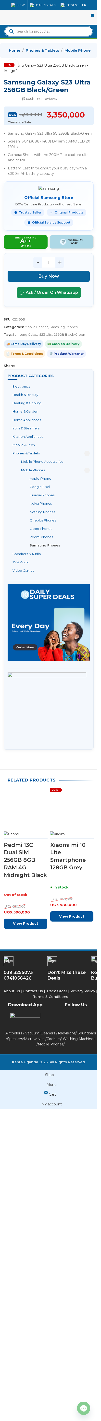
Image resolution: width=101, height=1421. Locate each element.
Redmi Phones (41, 537)
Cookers (54, 1354)
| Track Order (55, 1307)
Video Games (23, 570)
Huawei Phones (42, 495)
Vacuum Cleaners (40, 1349)
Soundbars (87, 1349)
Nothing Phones (42, 512)
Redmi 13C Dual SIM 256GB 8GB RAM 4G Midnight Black (25, 1183)
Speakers (15, 1354)
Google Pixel (40, 487)
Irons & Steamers (26, 428)
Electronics (21, 386)
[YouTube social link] (88, 1333)
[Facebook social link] (18, 366)
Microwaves (34, 1354)
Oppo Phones (41, 529)
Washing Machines (79, 1354)
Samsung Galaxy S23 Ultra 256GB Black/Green (48, 334)
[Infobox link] (67, 1284)
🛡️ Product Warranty (66, 353)
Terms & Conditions (51, 1312)
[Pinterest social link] (30, 366)
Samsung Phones (45, 545)
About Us (12, 1307)
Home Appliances (27, 420)
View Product (25, 1247)
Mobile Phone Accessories (42, 461)
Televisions (66, 1349)
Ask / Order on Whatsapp (51, 292)
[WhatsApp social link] (41, 366)
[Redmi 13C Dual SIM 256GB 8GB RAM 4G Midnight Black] (26, 974)
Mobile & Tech (24, 445)
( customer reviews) (40, 98)
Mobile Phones (78, 50)
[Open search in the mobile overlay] (49, 31)
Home (14, 50)
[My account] (81, 17)
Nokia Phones (41, 503)
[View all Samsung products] (48, 188)
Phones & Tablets (42, 50)
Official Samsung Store (48, 197)
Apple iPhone (40, 478)
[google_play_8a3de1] (25, 1333)
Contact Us (33, 1307)
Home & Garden (25, 411)
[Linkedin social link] (35, 366)
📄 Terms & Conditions (24, 353)
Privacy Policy (82, 1307)
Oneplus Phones (43, 520)
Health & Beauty (25, 395)
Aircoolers (13, 1349)
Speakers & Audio (27, 554)
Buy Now (48, 276)
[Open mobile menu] (5, 17)
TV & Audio (21, 562)
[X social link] (24, 366)
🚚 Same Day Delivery (23, 344)
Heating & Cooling (27, 403)
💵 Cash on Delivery (63, 344)
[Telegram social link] (47, 366)
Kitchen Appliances (28, 436)
